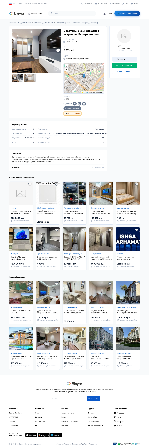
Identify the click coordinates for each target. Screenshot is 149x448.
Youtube (120, 426)
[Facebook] (84, 104)
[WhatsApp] (79, 104)
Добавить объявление (128, 13)
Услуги (63, 417)
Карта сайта (92, 417)
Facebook (120, 413)
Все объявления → (124, 71)
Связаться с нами (67, 413)
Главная (12, 22)
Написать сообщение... (124, 65)
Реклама (64, 425)
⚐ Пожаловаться (98, 167)
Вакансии (38, 417)
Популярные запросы (95, 425)
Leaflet (86, 92)
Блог (37, 425)
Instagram (120, 421)
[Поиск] (52, 13)
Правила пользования (69, 421)
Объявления (40, 421)
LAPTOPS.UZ (13, 417)
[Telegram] (75, 104)
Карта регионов (93, 421)
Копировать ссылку (72, 108)
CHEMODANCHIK (15, 425)
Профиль (91, 413)
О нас (37, 413)
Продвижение (74, 113)
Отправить (93, 398)
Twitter (119, 417)
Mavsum (12, 421)
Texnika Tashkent (15, 413)
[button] (58, 50)
